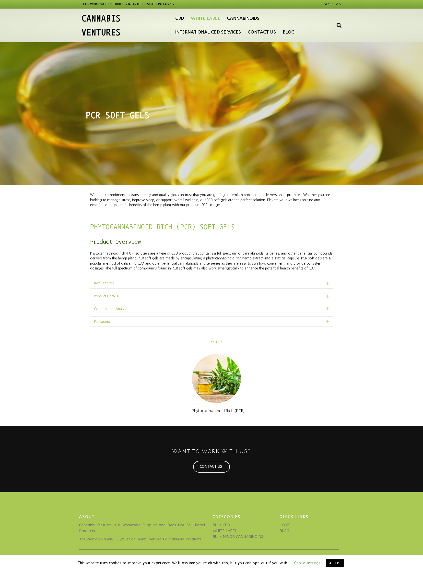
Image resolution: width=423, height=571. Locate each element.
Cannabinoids (243, 18)
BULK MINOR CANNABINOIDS (238, 537)
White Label (205, 18)
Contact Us (262, 32)
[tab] (211, 283)
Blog (289, 32)
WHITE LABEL (225, 531)
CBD (179, 18)
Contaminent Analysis (111, 309)
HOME (285, 525)
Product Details (106, 296)
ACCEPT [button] (335, 563)
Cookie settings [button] (307, 563)
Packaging (102, 321)
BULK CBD (221, 525)
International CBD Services (208, 32)
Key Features (104, 283)
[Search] (337, 25)
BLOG (284, 531)
